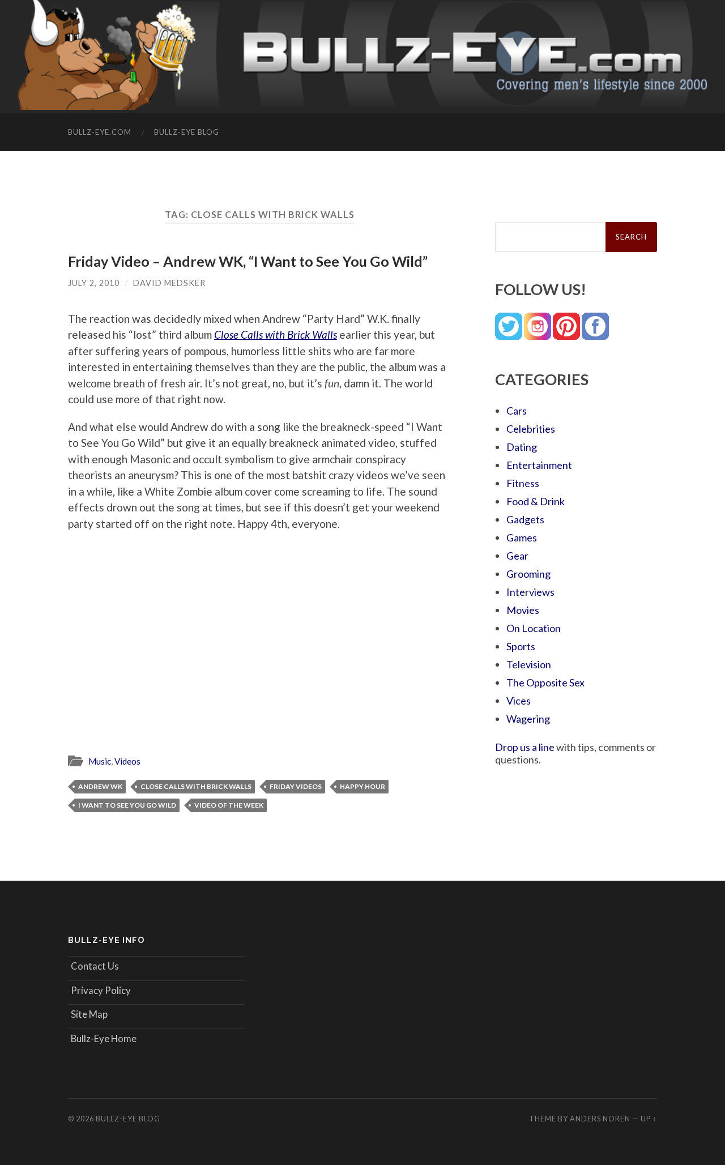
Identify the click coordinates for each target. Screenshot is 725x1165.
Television (528, 664)
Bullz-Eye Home (104, 1038)
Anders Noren (600, 1118)
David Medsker (169, 283)
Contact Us (95, 966)
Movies (522, 610)
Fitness (522, 483)
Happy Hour (362, 786)
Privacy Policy (101, 990)
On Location (533, 628)
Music (99, 761)
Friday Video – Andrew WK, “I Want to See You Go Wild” (248, 261)
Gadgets (525, 519)
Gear (517, 555)
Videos (127, 761)
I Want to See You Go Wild (127, 805)
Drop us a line (525, 747)
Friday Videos (296, 786)
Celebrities (530, 429)
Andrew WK (100, 786)
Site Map (89, 1014)
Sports (520, 646)
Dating (521, 447)
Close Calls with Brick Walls (195, 786)
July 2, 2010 (94, 283)
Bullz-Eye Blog (186, 131)
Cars (516, 410)
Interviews (530, 592)
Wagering (528, 718)
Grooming (528, 573)
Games (521, 537)
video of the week (228, 805)
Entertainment (539, 465)
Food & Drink (535, 501)
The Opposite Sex (545, 682)
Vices (518, 700)
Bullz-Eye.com (99, 131)
